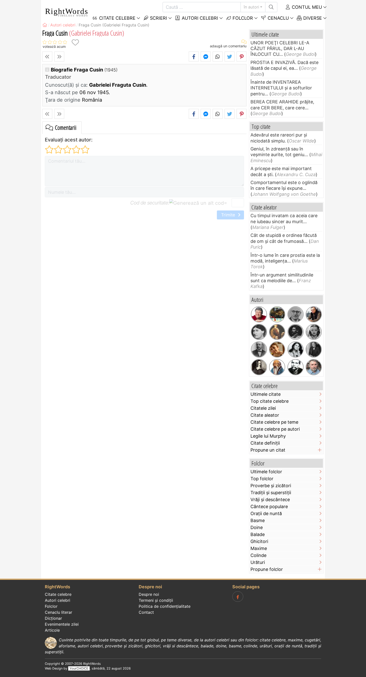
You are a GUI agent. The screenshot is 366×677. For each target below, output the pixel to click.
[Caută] (271, 7)
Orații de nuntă (266, 513)
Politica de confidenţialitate (164, 606)
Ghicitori (259, 541)
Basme (257, 520)
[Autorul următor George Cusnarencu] (59, 57)
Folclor (242, 18)
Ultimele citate (265, 394)
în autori (251, 6)
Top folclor (261, 478)
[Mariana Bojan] (277, 349)
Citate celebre (58, 594)
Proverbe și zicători (270, 485)
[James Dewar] (258, 349)
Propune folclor (266, 569)
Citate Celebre (116, 18)
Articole (52, 630)
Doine (256, 527)
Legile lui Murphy (268, 436)
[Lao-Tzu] (277, 367)
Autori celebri (199, 18)
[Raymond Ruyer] (295, 314)
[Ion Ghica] (295, 367)
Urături (257, 562)
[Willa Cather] (258, 332)
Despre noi (149, 594)
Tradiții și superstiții (270, 492)
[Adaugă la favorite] (75, 42)
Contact (146, 612)
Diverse (312, 18)
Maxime (258, 548)
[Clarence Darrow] (313, 349)
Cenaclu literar (58, 612)
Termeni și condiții (156, 600)
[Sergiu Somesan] (313, 367)
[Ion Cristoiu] (313, 314)
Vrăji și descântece (270, 499)
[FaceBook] (237, 596)
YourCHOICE (78, 668)
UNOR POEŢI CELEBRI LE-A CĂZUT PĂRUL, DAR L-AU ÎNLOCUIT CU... (279, 48)
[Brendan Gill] (277, 314)
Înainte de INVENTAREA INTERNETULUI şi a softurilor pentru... (281, 87)
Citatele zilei (263, 408)
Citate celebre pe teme (274, 422)
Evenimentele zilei (62, 624)
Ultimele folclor (266, 471)
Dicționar (53, 618)
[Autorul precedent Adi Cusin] (47, 57)
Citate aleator (264, 415)
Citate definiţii (265, 443)
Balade (257, 534)
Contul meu (306, 7)
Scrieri (158, 18)
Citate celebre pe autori (275, 429)
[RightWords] (44, 24)
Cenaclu (277, 18)
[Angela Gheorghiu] (295, 349)
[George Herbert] (258, 367)
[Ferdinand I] (295, 332)
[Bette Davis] (313, 332)
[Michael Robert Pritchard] (258, 314)
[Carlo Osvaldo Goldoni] (277, 332)
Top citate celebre (269, 401)
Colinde (258, 555)
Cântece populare (269, 506)
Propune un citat (267, 450)
